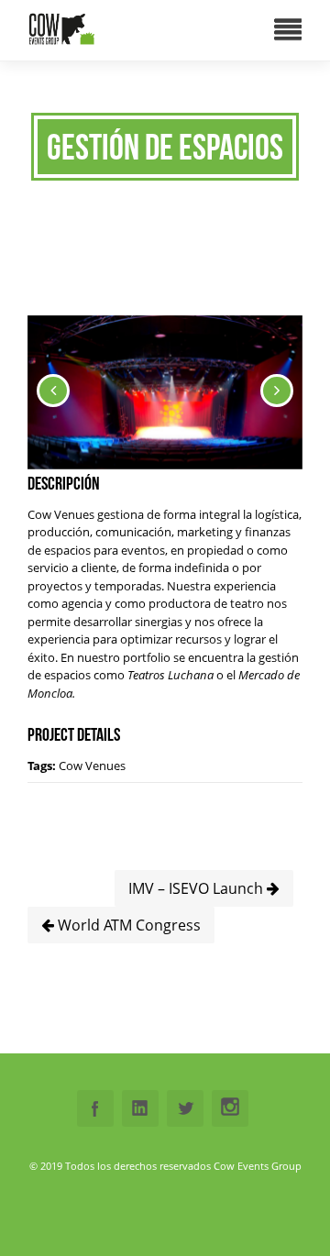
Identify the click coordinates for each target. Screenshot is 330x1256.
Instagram (230, 1108)
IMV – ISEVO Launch (197, 888)
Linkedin (140, 1108)
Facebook (95, 1108)
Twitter (185, 1108)
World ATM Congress (127, 925)
